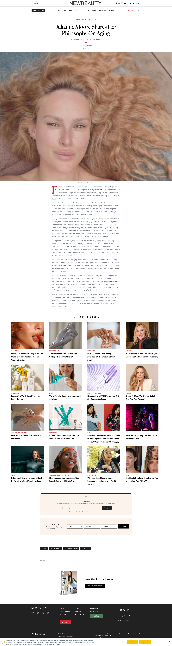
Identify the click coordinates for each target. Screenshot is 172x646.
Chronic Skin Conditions (21, 432)
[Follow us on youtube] (125, 3)
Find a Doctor (94, 608)
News (89, 432)
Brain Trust (78, 611)
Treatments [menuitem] (72, 10)
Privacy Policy (94, 611)
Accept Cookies (145, 642)
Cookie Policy (63, 615)
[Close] (169, 642)
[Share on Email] (44, 560)
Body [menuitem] (81, 10)
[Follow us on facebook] (116, 3)
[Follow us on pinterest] (119, 3)
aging (54, 198)
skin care (85, 548)
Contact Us (63, 608)
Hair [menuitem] (87, 10)
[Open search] (139, 10)
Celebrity (92, 19)
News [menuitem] (58, 10)
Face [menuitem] (64, 10)
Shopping (15, 393)
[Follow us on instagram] (122, 3)
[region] (86, 642)
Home (78, 19)
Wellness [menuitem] (112, 10)
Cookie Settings (96, 615)
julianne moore (71, 548)
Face (84, 19)
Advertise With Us (65, 611)
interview (114, 281)
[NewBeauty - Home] (86, 3)
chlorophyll (66, 265)
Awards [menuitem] (94, 10)
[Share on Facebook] (41, 560)
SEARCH (123, 526)
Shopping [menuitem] (102, 10)
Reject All (132, 642)
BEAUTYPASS (131, 10)
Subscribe (36, 3)
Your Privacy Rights (119, 642)
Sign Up (106, 508)
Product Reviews (94, 393)
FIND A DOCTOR (38, 10)
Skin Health (54, 351)
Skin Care (15, 351)
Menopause (91, 475)
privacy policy (99, 511)
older (101, 190)
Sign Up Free (123, 621)
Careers (77, 608)
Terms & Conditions (80, 615)
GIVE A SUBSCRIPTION (94, 586)
